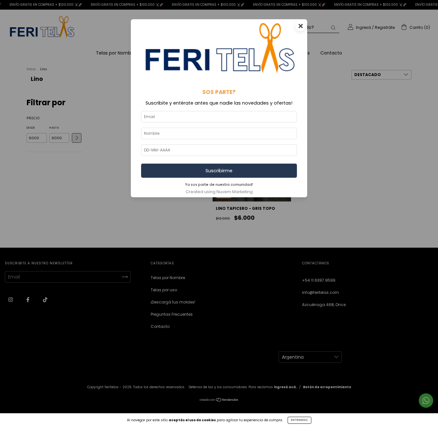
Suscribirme (219, 170)
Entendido (299, 420)
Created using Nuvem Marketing (219, 191)
